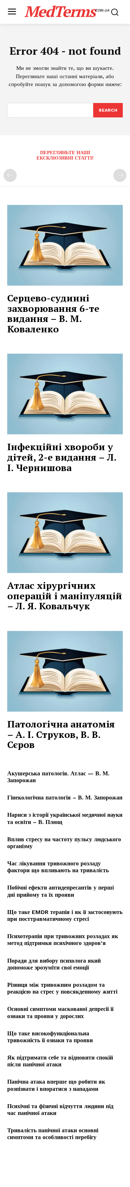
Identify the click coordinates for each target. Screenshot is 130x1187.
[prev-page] (10, 175)
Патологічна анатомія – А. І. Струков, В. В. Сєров (61, 734)
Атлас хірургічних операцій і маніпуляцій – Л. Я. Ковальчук (64, 595)
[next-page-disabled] (119, 175)
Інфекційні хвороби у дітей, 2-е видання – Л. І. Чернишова (62, 456)
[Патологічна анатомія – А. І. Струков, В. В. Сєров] (65, 671)
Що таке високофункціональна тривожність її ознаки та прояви (50, 1037)
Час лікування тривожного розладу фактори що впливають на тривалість (58, 867)
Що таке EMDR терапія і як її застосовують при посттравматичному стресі (64, 915)
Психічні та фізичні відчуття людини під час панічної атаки (60, 1109)
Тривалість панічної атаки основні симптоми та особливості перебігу (52, 1134)
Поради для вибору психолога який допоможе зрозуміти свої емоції (54, 964)
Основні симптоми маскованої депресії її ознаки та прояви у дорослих (60, 1012)
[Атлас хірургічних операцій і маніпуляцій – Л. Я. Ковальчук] (65, 532)
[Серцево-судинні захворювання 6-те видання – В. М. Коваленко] (65, 245)
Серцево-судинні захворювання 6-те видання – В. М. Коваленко (53, 313)
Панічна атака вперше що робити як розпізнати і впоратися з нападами (56, 1085)
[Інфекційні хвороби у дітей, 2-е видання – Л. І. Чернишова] (65, 394)
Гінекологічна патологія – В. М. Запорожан (64, 797)
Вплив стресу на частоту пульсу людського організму (64, 843)
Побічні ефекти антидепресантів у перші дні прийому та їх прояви (60, 891)
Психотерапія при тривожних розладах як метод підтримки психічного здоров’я (62, 939)
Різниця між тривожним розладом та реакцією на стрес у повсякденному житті (62, 988)
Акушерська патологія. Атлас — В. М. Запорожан (58, 777)
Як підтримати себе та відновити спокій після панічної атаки (60, 1061)
